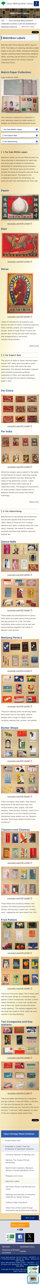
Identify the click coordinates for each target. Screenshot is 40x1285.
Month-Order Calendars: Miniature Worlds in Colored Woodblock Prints (20, 1169)
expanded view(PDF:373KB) (19, 671)
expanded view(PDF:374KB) (19, 863)
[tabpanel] (20, 1224)
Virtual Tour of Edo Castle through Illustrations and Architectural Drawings (21, 1209)
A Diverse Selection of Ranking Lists (20, 1155)
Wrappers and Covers (14, 1176)
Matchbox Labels (12, 1181)
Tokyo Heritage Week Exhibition (18, 1134)
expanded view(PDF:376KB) (19, 467)
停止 (21, 1230)
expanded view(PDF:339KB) (18, 898)
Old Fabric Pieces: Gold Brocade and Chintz (20, 1188)
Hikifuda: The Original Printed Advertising (17, 1161)
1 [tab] (17, 1229)
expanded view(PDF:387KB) (19, 706)
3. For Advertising (9, 141)
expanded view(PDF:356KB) (18, 610)
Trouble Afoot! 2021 (13, 1140)
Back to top (34, 346)
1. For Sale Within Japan (12, 129)
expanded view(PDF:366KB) (18, 575)
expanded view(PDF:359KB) (18, 761)
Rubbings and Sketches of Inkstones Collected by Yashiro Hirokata (20, 1196)
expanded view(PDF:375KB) (19, 224)
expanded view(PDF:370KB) (19, 262)
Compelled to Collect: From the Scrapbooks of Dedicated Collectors (19, 1147)
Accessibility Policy (27, 1246)
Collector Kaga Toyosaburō (16, 1202)
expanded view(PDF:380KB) (18, 796)
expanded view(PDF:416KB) (19, 426)
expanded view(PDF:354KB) (18, 988)
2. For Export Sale (9, 135)
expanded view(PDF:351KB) (19, 953)
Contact (23, 1251)
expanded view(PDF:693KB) (18, 317)
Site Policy (6, 1246)
